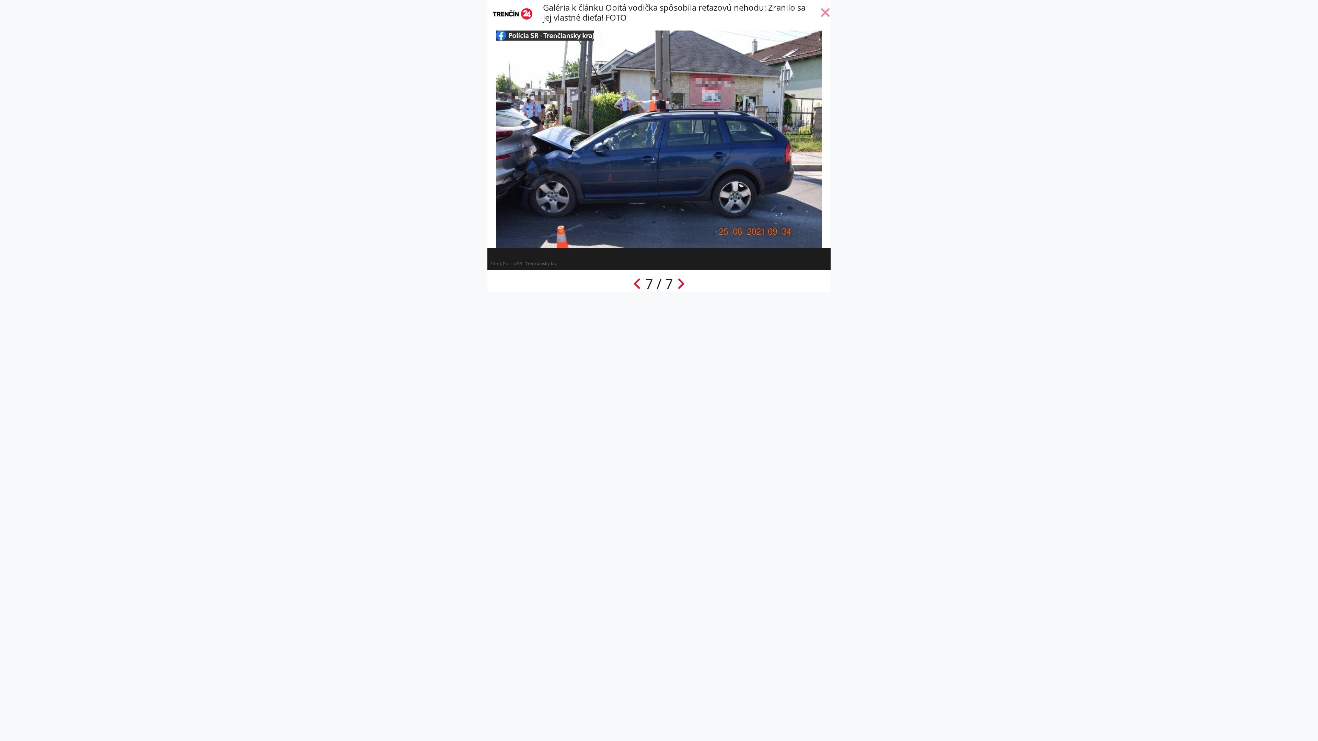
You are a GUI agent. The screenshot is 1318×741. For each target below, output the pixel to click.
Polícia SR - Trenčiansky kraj (530, 263)
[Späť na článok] (825, 14)
